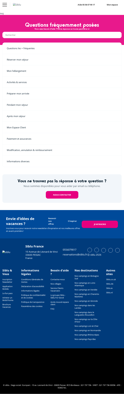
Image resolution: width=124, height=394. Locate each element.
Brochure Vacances (6, 305)
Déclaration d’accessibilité (32, 286)
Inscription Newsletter (7, 280)
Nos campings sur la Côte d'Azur (86, 320)
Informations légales (30, 290)
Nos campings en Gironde (86, 301)
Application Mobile (7, 287)
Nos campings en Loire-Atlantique (85, 284)
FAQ (52, 308)
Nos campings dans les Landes (85, 306)
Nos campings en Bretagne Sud (87, 277)
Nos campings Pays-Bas (85, 339)
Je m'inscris (100, 224)
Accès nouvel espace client (60, 303)
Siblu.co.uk (111, 279)
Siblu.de (109, 283)
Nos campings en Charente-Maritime (87, 295)
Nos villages (56, 283)
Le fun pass (7, 293)
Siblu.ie (109, 288)
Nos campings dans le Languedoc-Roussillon (84, 313)
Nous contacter (62, 194)
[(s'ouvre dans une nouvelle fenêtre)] (89, 250)
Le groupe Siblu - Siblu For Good (58, 296)
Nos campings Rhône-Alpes (87, 334)
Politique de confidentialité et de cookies (33, 296)
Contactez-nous (58, 279)
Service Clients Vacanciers (57, 289)
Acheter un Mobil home (7, 299)
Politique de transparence (32, 302)
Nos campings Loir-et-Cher (86, 326)
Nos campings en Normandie (88, 330)
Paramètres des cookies (31, 306)
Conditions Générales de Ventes (32, 280)
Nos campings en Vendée (86, 289)
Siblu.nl (109, 292)
